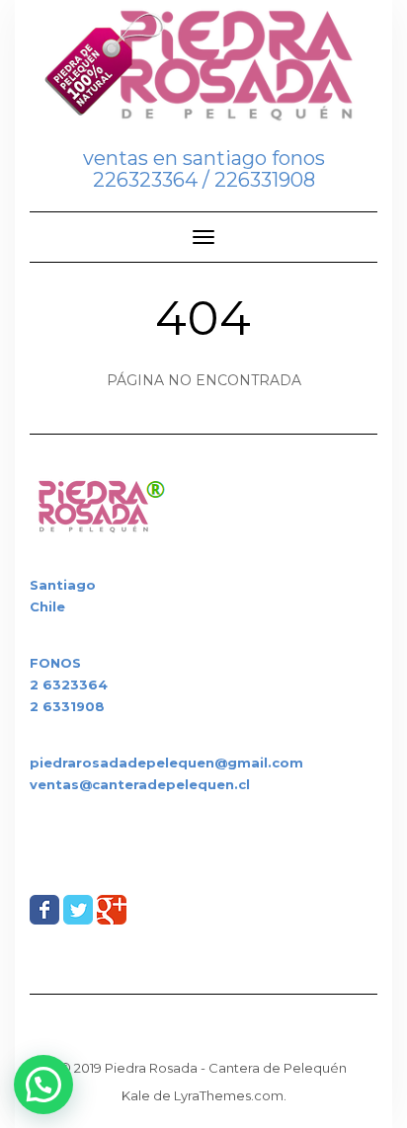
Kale (136, 1095)
